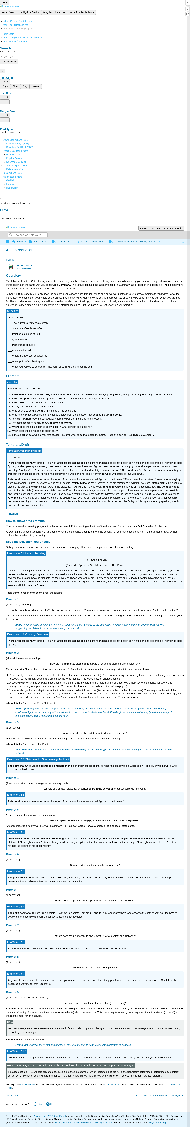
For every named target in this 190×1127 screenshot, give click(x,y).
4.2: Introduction (27, 1084)
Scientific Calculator (16, 162)
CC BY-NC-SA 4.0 (112, 1084)
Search (11, 235)
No (51, 1104)
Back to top (11, 1095)
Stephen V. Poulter (24, 265)
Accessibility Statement (101, 1122)
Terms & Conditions (79, 1122)
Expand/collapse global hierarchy (9, 242)
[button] (11, 184)
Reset (5, 81)
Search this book (8, 51)
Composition (63, 241)
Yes (40, 1104)
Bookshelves (40, 241)
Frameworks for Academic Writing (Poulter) (135, 241)
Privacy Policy (62, 1122)
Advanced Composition (92, 241)
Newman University (24, 268)
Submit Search (9, 61)
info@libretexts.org (156, 1122)
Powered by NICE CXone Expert (49, 1116)
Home (19, 241)
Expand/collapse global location (182, 241)
